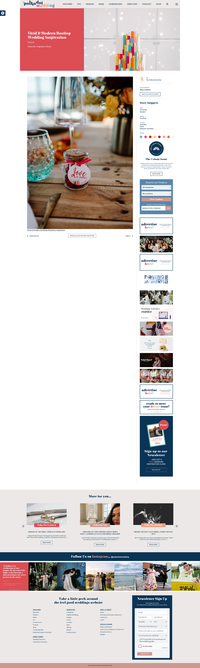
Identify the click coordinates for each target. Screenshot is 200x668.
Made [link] (101, 4)
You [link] (79, 4)
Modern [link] (143, 112)
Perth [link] (142, 127)
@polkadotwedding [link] (120, 557)
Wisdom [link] (90, 4)
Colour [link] (69, 620)
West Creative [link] (145, 90)
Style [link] (68, 625)
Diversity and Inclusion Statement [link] (111, 615)
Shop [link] (158, 4)
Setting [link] (69, 627)
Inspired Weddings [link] (72, 615)
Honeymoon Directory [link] (40, 642)
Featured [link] (67, 4)
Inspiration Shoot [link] (44, 47)
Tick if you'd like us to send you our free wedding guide (152, 640)
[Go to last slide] (23, 526)
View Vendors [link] (156, 199)
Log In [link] (102, 620)
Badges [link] (102, 634)
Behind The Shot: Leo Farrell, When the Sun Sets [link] (153, 533)
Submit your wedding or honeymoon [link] (112, 629)
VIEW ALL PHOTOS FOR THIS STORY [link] (82, 236)
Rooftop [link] (143, 118)
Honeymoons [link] (115, 4)
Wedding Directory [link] (39, 639)
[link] (2, 13)
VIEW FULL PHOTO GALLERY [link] (150, 94)
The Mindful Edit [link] (38, 630)
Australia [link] (143, 124)
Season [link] (69, 630)
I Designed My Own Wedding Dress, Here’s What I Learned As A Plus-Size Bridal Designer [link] (100, 533)
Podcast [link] (146, 4)
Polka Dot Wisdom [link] (153, 525)
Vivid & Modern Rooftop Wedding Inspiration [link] (46, 230)
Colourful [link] (143, 110)
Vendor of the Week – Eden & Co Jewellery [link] (46, 532)
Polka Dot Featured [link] (47, 525)
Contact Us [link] (103, 617)
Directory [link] (132, 4)
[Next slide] (176, 526)
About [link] (102, 612)
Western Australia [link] (146, 129)
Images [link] (69, 617)
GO (168, 208)
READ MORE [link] (156, 174)
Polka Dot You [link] (100, 525)
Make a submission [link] (106, 627)
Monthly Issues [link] (71, 632)
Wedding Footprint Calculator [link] (42, 632)
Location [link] (69, 622)
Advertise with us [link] (105, 632)
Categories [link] (70, 612)
